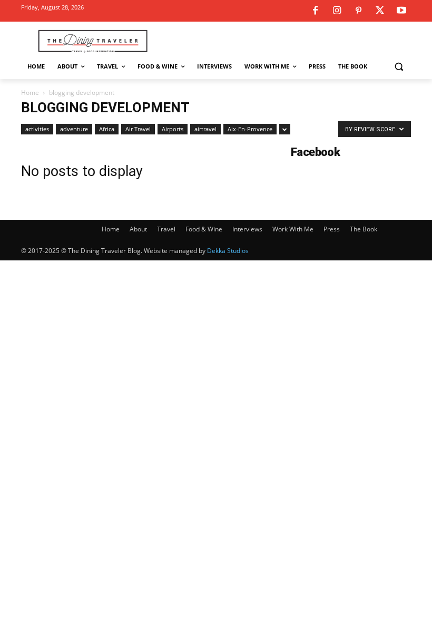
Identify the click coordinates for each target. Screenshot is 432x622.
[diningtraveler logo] (92, 40)
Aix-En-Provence (250, 129)
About (138, 229)
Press (331, 229)
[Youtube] (401, 11)
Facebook (315, 152)
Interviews (247, 229)
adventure (74, 129)
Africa (106, 129)
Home (30, 92)
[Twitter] (379, 11)
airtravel (205, 129)
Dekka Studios (228, 250)
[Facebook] (315, 11)
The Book (363, 229)
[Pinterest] (358, 11)
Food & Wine (203, 229)
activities (37, 129)
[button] (398, 66)
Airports (172, 129)
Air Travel (138, 129)
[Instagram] (336, 11)
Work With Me (292, 229)
